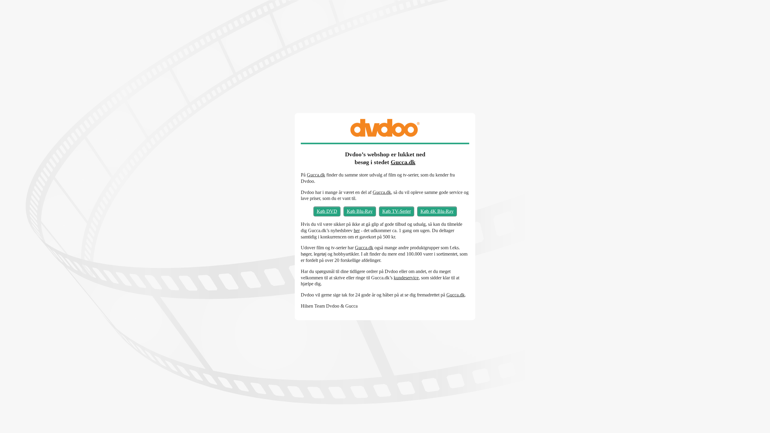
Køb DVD (327, 211)
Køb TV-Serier (396, 211)
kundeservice (406, 277)
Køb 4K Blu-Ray (437, 211)
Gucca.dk (403, 162)
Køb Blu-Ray (360, 211)
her (357, 230)
